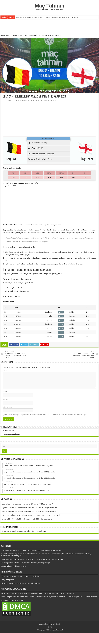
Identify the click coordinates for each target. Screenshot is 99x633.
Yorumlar (36, 100)
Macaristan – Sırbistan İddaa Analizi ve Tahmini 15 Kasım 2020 (83, 355)
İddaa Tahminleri (16, 35)
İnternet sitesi (7, 407)
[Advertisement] (49, 26)
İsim (5, 392)
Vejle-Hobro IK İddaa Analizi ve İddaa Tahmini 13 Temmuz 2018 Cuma (26, 515)
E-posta (6, 399)
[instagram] (51, 627)
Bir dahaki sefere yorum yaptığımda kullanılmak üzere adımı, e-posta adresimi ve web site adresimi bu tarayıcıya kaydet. (46, 414)
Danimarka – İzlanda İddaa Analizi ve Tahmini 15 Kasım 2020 (15, 355)
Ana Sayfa (5, 35)
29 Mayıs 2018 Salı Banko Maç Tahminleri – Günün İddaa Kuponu (24, 519)
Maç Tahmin (49, 6)
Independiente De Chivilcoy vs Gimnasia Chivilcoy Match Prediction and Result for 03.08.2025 (47, 17)
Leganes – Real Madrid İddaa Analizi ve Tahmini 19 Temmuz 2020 (24, 508)
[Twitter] (48, 627)
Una (53, 504)
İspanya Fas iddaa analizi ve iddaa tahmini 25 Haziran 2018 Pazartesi (25, 504)
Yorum (6, 370)
